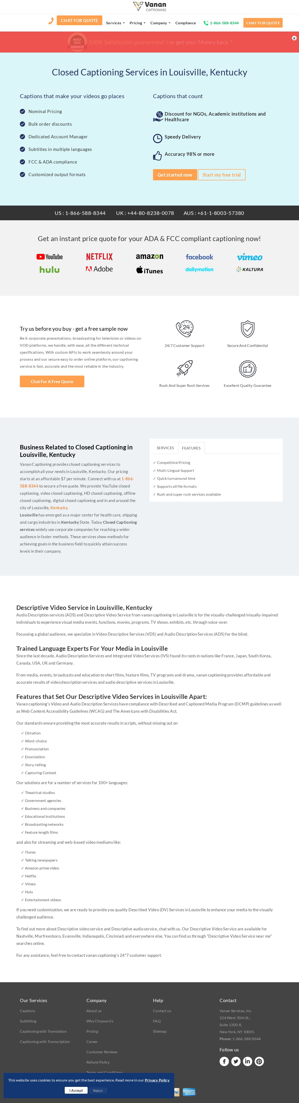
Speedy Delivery (183, 136)
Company (158, 23)
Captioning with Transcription (45, 1041)
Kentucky (59, 507)
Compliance (185, 23)
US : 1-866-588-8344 (80, 213)
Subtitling (28, 1021)
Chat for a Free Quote (52, 381)
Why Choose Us (99, 1021)
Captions (27, 1010)
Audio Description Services (188, 634)
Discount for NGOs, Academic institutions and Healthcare (215, 116)
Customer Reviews (102, 1052)
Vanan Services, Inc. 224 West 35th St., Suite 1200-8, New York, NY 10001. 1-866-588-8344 (240, 1024)
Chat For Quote (79, 20)
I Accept (76, 1090)
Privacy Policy (157, 1080)
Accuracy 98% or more (190, 154)
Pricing (136, 23)
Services (113, 23)
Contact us (162, 1010)
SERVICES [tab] (165, 447)
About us (94, 1010)
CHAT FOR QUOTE (263, 23)
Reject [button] (98, 1090)
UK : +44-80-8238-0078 (145, 213)
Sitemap (160, 1031)
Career (92, 1041)
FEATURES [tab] (191, 448)
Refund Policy (98, 1062)
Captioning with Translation (43, 1031)
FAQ (157, 1021)
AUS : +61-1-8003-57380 (214, 213)
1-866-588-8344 (224, 23)
